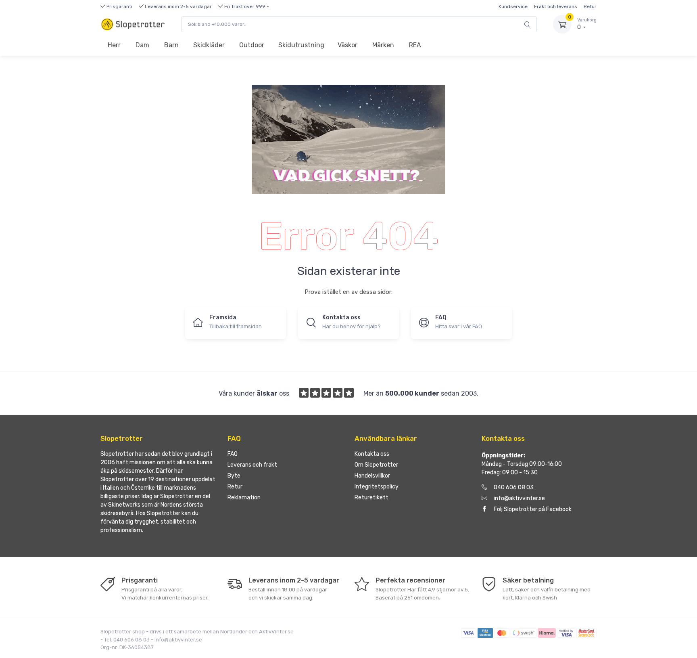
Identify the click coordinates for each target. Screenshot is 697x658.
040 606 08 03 (514, 487)
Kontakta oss (372, 454)
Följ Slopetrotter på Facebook (533, 509)
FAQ (232, 454)
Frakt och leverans (555, 6)
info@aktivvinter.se (519, 498)
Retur (590, 6)
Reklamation (244, 497)
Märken (383, 45)
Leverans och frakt (252, 464)
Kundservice (513, 6)
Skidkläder (209, 45)
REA (415, 45)
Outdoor (251, 45)
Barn (171, 45)
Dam (142, 45)
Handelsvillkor (372, 475)
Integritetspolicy (377, 486)
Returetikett (371, 497)
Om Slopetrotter (376, 464)
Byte (233, 475)
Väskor (347, 45)
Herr (114, 45)
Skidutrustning (301, 45)
